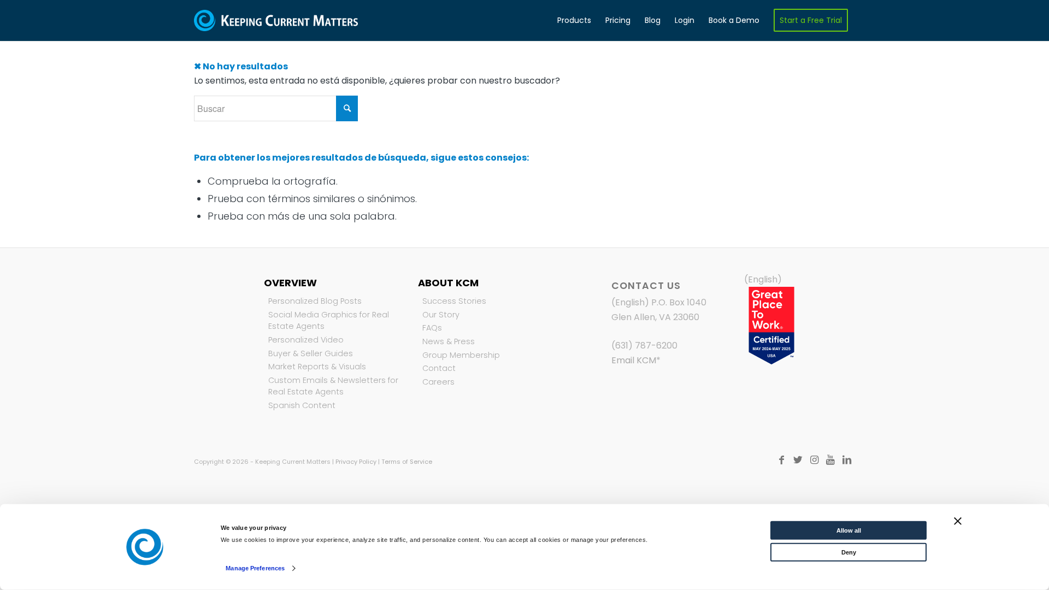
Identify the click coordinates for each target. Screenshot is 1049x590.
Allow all (848, 530)
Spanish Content (301, 405)
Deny (848, 552)
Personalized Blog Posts (315, 301)
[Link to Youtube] (830, 460)
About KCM (448, 283)
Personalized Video (306, 339)
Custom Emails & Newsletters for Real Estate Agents (333, 386)
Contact (439, 368)
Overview (290, 283)
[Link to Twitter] (797, 460)
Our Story (440, 314)
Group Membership (461, 355)
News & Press (448, 341)
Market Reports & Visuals (317, 366)
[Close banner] (958, 521)
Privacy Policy (355, 461)
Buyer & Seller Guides (310, 353)
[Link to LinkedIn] (847, 460)
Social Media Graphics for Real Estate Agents (328, 320)
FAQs (432, 327)
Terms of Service (406, 461)
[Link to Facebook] (781, 460)
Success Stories (454, 301)
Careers (438, 381)
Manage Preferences (255, 568)
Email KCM (633, 360)
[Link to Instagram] (814, 460)
